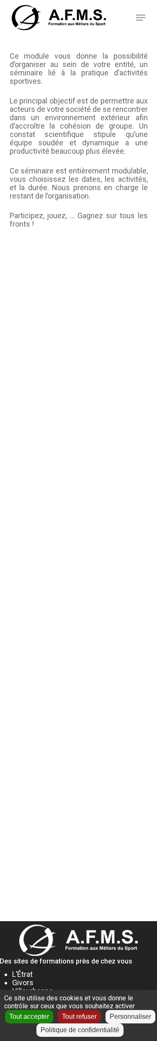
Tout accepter (29, 1016)
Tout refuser (79, 1016)
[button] (140, 17)
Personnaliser (130, 1016)
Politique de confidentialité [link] (80, 1029)
